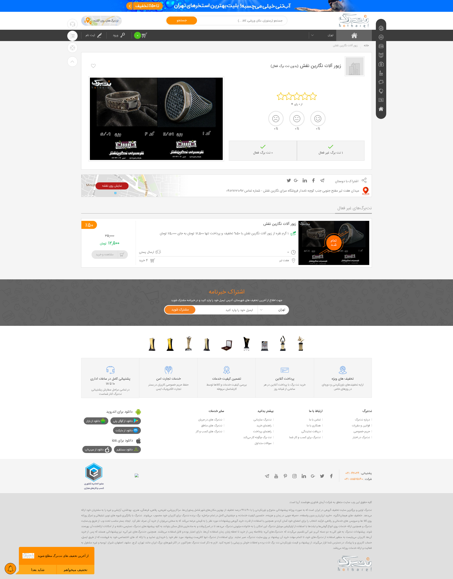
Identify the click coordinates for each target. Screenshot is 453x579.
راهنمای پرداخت (262, 431)
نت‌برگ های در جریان (210, 419)
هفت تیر (284, 260)
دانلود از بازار (93, 421)
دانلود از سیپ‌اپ (94, 449)
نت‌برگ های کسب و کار (209, 431)
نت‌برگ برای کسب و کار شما (305, 437)
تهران (330, 35)
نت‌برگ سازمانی (262, 419)
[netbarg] (355, 563)
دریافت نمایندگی (311, 431)
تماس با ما (315, 419)
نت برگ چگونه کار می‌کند (257, 437)
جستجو (182, 20)
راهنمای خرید (264, 425)
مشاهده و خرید (104, 254)
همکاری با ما (314, 425)
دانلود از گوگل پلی (123, 421)
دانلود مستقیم (125, 449)
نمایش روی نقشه (112, 186)
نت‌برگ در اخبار (361, 437)
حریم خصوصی (361, 431)
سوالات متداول (263, 443)
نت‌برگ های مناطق (211, 425)
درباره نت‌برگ (362, 419)
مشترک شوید (180, 310)
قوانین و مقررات (361, 425)
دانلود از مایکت (124, 430)
